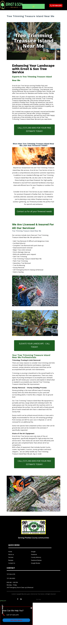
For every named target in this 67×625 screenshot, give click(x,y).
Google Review (35, 563)
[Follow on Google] (21, 599)
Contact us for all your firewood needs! (34, 211)
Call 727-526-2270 (12, 615)
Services (10, 557)
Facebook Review (36, 560)
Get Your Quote (16, 620)
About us (11, 554)
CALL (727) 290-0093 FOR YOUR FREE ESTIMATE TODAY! (34, 129)
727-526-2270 (56, 5)
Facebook (34, 554)
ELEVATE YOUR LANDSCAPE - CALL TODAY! (34, 345)
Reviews (10, 560)
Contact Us (11, 563)
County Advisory (36, 557)
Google (33, 551)
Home (10, 551)
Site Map (38, 599)
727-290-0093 (11, 578)
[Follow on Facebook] (17, 599)
